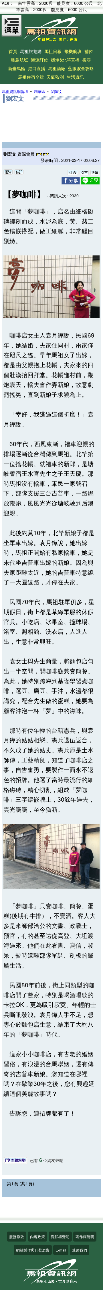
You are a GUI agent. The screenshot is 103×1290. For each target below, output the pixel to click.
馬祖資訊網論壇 (15, 91)
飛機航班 (73, 51)
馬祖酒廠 (56, 68)
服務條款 (16, 1236)
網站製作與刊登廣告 (32, 1250)
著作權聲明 (85, 1236)
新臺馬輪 (16, 68)
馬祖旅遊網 (30, 51)
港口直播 (36, 68)
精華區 (39, 91)
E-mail (61, 1250)
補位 (88, 51)
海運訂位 (39, 60)
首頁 (13, 51)
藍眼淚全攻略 (81, 68)
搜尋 (86, 60)
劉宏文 (56, 91)
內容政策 (37, 1236)
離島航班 (19, 60)
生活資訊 (75, 77)
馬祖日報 (53, 51)
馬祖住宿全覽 (31, 77)
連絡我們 (79, 1250)
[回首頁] (51, 40)
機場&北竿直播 (65, 60)
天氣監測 (55, 77)
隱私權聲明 (60, 1236)
